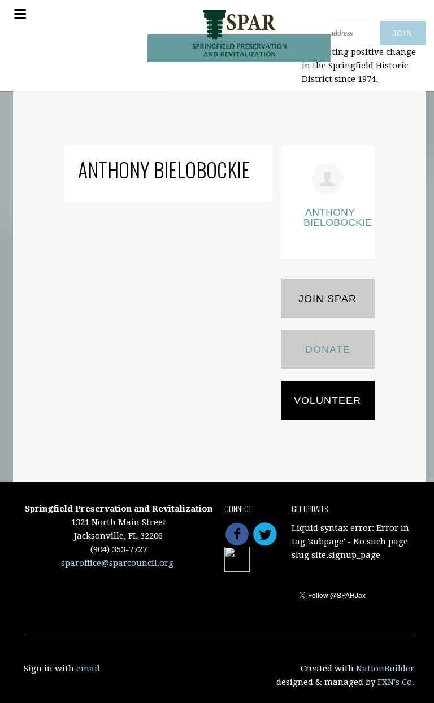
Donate (327, 349)
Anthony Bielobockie (330, 217)
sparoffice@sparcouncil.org (117, 563)
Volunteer (327, 400)
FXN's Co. (395, 682)
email (88, 668)
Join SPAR (327, 298)
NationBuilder (385, 668)
